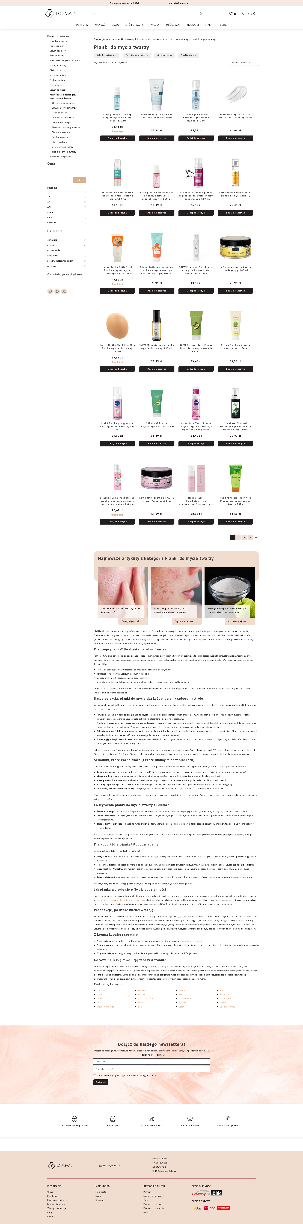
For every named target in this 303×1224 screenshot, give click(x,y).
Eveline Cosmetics (105, 1006)
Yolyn (140, 1002)
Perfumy (82, 24)
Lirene (100, 998)
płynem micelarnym (105, 900)
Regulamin (52, 1196)
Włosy (155, 24)
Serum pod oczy (58, 50)
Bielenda (142, 990)
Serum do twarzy (58, 89)
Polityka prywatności (57, 1200)
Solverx (141, 994)
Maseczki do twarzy (59, 75)
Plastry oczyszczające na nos (66, 127)
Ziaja (140, 1006)
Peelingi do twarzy (59, 80)
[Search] (201, 13)
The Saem (102, 990)
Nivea (181, 994)
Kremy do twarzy (58, 65)
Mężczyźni (173, 24)
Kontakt (50, 1216)
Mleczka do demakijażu (63, 117)
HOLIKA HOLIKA (145, 998)
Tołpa (222, 990)
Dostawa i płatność (56, 1204)
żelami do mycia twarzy (190, 941)
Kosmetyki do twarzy (123, 39)
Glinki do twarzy (164, 55)
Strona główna (102, 39)
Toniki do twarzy (188, 55)
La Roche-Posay (227, 1006)
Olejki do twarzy (57, 70)
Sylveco (183, 1002)
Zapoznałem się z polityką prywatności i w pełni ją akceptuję (126, 1075)
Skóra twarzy (135, 24)
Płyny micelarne (59, 142)
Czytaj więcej (129, 621)
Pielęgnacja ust (57, 85)
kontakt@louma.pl (178, 3)
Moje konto (100, 1191)
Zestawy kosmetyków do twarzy (65, 60)
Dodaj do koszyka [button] (117, 138)
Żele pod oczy (57, 55)
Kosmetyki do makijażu (154, 1196)
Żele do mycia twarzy (106, 55)
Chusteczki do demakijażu (64, 102)
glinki (160, 727)
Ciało (115, 24)
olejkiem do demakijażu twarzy (131, 900)
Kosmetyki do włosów (153, 1208)
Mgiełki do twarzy (58, 41)
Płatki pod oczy (57, 45)
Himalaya (224, 994)
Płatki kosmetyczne (61, 132)
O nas (50, 1191)
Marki (209, 24)
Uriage (223, 1002)
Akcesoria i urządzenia (60, 156)
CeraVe (182, 1006)
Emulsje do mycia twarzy (137, 55)
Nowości (193, 24)
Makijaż (100, 24)
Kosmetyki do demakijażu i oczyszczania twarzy (162, 39)
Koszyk (98, 1196)
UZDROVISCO (185, 998)
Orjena (182, 990)
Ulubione (99, 1200)
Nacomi (100, 994)
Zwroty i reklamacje (56, 1208)
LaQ (98, 1002)
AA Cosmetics (226, 998)
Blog (223, 24)
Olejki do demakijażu (62, 122)
